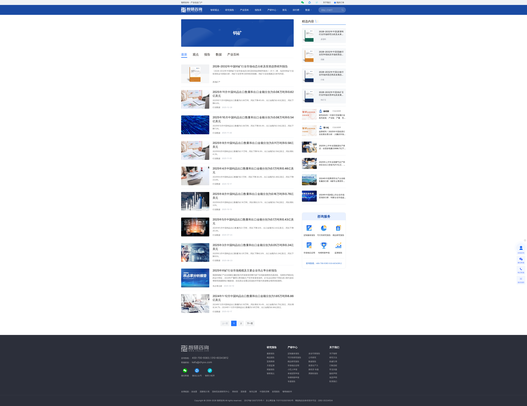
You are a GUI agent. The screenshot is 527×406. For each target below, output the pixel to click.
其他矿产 (216, 82)
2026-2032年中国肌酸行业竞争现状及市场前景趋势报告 (331, 54)
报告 (207, 54)
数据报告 (312, 361)
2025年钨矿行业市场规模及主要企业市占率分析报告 (245, 270)
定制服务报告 (293, 353)
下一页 (250, 323)
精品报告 (270, 357)
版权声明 (333, 373)
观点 (196, 54)
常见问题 (333, 369)
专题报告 (291, 381)
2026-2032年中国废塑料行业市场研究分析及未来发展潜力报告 (331, 34)
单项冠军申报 (293, 373)
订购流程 (333, 365)
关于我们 (327, 2)
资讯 (284, 10)
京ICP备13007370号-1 (254, 400)
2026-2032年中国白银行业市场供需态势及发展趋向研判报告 (331, 75)
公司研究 (312, 357)
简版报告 (270, 369)
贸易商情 (270, 361)
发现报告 (276, 391)
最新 (184, 54)
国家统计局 (204, 391)
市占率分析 (217, 286)
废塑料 (323, 39)
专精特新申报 (293, 377)
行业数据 (216, 107)
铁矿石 (323, 100)
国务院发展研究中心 (220, 391)
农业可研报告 (314, 353)
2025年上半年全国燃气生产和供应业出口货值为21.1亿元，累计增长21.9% (332, 165)
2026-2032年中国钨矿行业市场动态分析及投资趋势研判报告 (250, 66)
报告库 (258, 10)
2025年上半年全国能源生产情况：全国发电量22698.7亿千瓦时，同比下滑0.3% (332, 148)
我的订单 (340, 2)
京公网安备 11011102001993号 (279, 400)
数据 (307, 10)
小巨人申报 (292, 369)
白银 (322, 79)
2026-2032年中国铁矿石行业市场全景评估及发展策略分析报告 (331, 95)
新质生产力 (313, 365)
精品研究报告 (293, 361)
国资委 (243, 391)
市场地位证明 (293, 365)
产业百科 (244, 10)
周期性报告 (313, 373)
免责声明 (333, 377)
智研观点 (214, 10)
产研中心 (271, 10)
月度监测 (270, 365)
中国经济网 (264, 391)
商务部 (235, 391)
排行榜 (296, 10)
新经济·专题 (314, 369)
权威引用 (333, 361)
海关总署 (253, 391)
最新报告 (270, 353)
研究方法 (333, 357)
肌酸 (322, 59)
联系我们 (333, 381)
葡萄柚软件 (287, 391)
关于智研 (333, 353)
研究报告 (229, 10)
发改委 (194, 391)
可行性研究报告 (294, 357)
